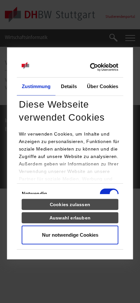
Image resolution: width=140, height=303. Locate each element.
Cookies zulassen (70, 204)
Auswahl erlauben (70, 217)
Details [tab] (69, 86)
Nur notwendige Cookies (70, 235)
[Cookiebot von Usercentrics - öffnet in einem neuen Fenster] (90, 67)
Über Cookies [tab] (102, 86)
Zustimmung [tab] (36, 86)
